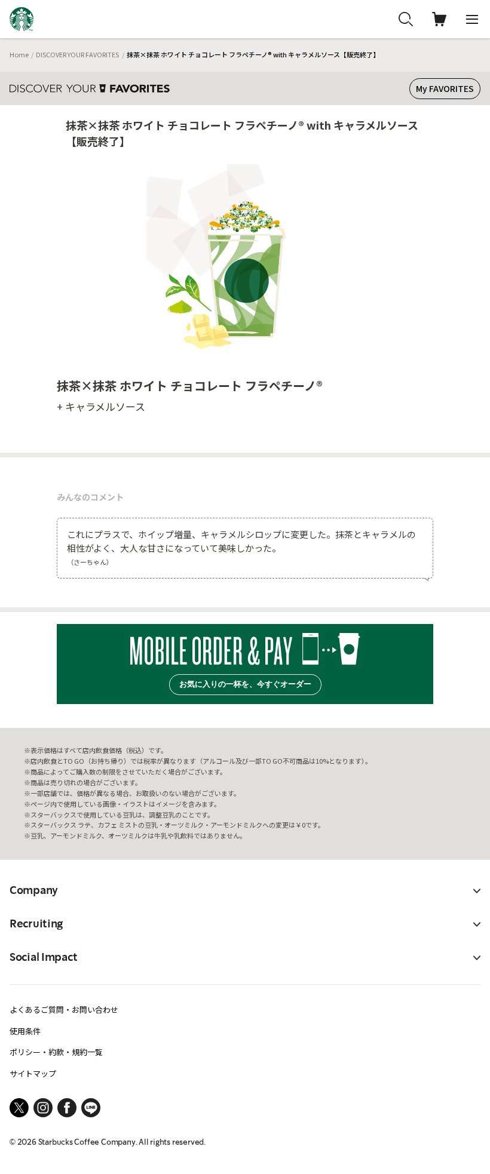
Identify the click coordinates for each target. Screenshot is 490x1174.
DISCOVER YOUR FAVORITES (77, 54)
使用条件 (25, 1031)
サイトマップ (33, 1073)
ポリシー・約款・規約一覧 (56, 1052)
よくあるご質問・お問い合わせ (64, 1009)
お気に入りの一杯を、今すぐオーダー (245, 684)
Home (19, 54)
